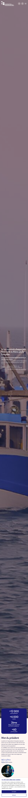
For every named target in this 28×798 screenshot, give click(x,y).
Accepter (14, 791)
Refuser (14, 795)
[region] (14, 788)
